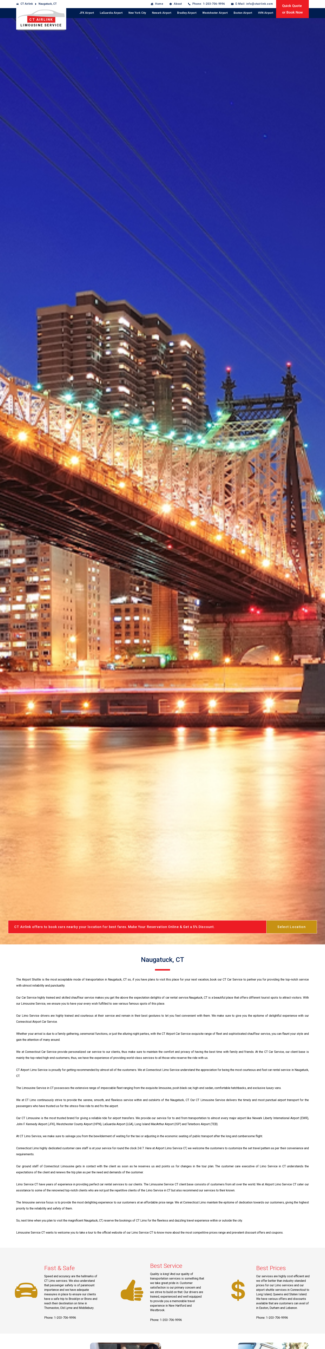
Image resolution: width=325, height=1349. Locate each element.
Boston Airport (243, 12)
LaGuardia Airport (111, 12)
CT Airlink (27, 3)
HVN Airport (265, 12)
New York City (137, 12)
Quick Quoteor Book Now (292, 9)
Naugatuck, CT (48, 3)
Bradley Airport (186, 12)
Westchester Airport (215, 12)
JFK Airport (86, 12)
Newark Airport (161, 12)
